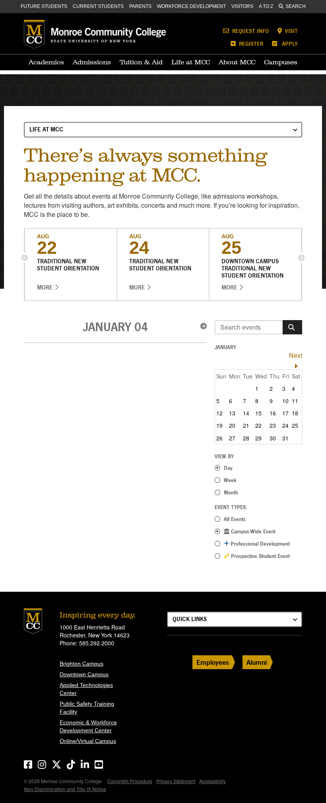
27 (232, 438)
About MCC (237, 62)
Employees (212, 662)
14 (246, 413)
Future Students (44, 6)
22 (258, 425)
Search (295, 6)
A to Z (266, 6)
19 (219, 425)
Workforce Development (191, 6)
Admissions (92, 62)
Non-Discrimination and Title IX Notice (65, 789)
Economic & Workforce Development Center (88, 726)
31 (285, 438)
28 (246, 438)
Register (250, 43)
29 (258, 438)
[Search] (292, 327)
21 (246, 425)
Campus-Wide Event (252, 531)
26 (219, 438)
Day (228, 468)
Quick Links (190, 619)
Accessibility (212, 781)
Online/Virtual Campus (88, 741)
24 (285, 425)
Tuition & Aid (141, 62)
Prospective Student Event (259, 556)
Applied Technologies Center (86, 689)
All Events (235, 519)
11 (295, 401)
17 (285, 413)
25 (295, 425)
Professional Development (259, 543)
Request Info (250, 30)
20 (232, 425)
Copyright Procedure (129, 781)
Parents (140, 6)
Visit (290, 30)
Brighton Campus (81, 663)
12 (219, 413)
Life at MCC (190, 62)
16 (273, 413)
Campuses (280, 62)
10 (285, 401)
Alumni (256, 662)
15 (258, 413)
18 (295, 413)
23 (273, 425)
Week (230, 480)
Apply (289, 43)
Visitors (242, 6)
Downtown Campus (84, 674)
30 (273, 438)
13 (232, 413)
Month (231, 492)
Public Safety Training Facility (87, 708)
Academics (46, 62)
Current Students (98, 6)
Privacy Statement (175, 781)
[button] (25, 258)
